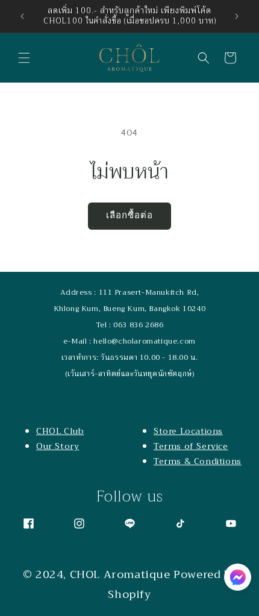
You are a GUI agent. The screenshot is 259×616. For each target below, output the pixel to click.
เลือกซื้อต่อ (129, 215)
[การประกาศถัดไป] (236, 16)
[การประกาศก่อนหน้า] (22, 16)
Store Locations (188, 431)
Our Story (57, 446)
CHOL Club (60, 431)
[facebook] (28, 523)
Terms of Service (191, 446)
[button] (24, 58)
